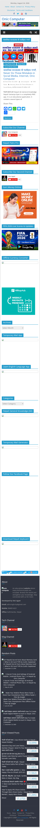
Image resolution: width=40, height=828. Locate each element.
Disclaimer (11, 10)
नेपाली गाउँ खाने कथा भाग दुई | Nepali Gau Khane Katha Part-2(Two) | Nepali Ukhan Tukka (18, 764)
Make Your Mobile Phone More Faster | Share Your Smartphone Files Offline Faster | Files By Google (19, 701)
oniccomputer (25, 82)
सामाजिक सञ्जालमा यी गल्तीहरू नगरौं (21, 87)
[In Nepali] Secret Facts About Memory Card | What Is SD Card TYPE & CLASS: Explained (19, 665)
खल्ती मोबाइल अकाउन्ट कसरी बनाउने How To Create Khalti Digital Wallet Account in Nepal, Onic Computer (19, 720)
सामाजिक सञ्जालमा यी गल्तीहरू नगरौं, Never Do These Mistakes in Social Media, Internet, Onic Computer (19, 74)
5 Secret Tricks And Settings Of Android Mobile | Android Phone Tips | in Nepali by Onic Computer (19, 683)
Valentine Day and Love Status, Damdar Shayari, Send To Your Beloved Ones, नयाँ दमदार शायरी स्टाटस (20, 748)
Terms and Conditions (24, 10)
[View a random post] (35, 32)
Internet (12, 84)
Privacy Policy (30, 7)
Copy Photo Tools (10, 64)
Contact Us (20, 7)
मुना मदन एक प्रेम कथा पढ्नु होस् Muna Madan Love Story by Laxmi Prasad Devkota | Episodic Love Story (18, 756)
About (12, 7)
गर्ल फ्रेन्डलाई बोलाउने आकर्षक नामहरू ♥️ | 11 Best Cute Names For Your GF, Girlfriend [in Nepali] (19, 784)
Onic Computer (13, 19)
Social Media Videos (11, 67)
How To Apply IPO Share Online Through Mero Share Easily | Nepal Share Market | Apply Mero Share (17, 792)
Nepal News (21, 64)
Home (7, 7)
